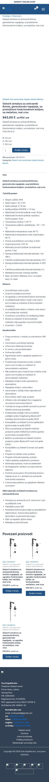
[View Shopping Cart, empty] (35, 9)
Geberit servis (24, 730)
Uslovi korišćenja (24, 736)
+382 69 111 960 (16, 716)
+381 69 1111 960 (22, 726)
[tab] (24, 174)
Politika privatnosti (24, 740)
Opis (5, 175)
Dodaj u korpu (21, 150)
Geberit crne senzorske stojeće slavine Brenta (23, 99)
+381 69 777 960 (21, 722)
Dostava (24, 733)
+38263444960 (19, 719)
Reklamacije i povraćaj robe (24, 743)
